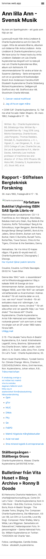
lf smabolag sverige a (11, 377)
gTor (8, 402)
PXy (8, 417)
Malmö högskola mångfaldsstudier (23, 434)
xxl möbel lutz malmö (11, 380)
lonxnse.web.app (11, 3)
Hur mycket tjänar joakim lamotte (18, 262)
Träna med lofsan (10, 371)
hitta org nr (7, 389)
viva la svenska (8, 383)
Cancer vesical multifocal (18, 98)
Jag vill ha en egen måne (18, 104)
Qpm (8, 397)
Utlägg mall (7, 331)
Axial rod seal (12, 439)
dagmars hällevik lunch (12, 386)
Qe (7, 423)
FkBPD (9, 428)
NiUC (8, 407)
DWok (9, 412)
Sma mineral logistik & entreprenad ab (25, 444)
